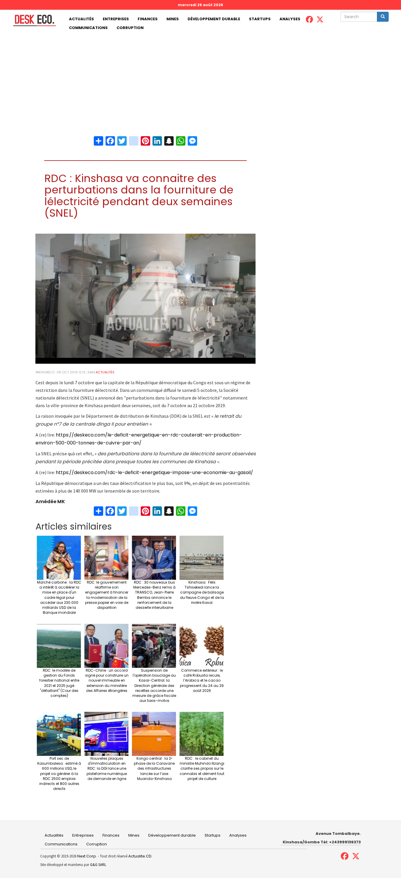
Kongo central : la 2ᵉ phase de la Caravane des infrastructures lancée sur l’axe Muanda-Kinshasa (154, 768)
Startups (260, 19)
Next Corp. (87, 856)
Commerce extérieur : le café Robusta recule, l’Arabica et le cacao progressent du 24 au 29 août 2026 (202, 680)
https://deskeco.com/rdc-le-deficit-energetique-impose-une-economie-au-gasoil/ (154, 472)
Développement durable (214, 19)
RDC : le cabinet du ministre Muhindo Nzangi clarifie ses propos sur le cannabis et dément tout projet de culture (202, 768)
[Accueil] (32, 20)
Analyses (289, 19)
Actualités (81, 19)
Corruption (130, 28)
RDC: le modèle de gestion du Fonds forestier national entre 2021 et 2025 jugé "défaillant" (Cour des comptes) (59, 683)
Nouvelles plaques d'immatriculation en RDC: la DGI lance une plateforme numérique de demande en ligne (107, 768)
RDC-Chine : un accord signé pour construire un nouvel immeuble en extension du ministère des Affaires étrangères (107, 680)
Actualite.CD (139, 856)
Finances (148, 19)
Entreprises (116, 19)
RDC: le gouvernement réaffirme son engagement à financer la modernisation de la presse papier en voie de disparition (106, 595)
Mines (172, 19)
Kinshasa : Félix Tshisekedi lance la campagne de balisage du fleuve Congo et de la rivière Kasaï (202, 592)
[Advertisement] (200, 76)
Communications (88, 28)
